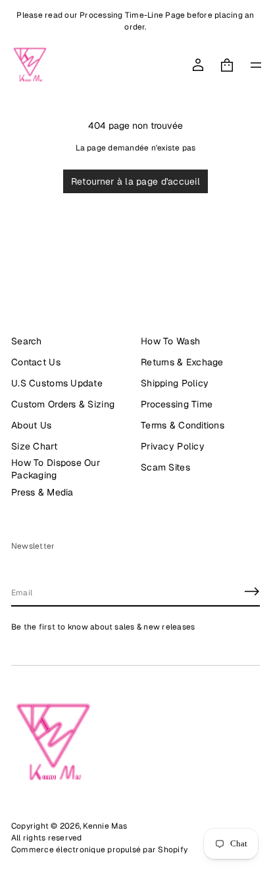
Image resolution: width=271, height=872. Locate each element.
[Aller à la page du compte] (198, 65)
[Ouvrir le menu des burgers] (256, 65)
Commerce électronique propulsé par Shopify (99, 849)
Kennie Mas (105, 826)
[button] (226, 65)
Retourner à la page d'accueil (135, 181)
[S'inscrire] (252, 591)
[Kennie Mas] (30, 65)
